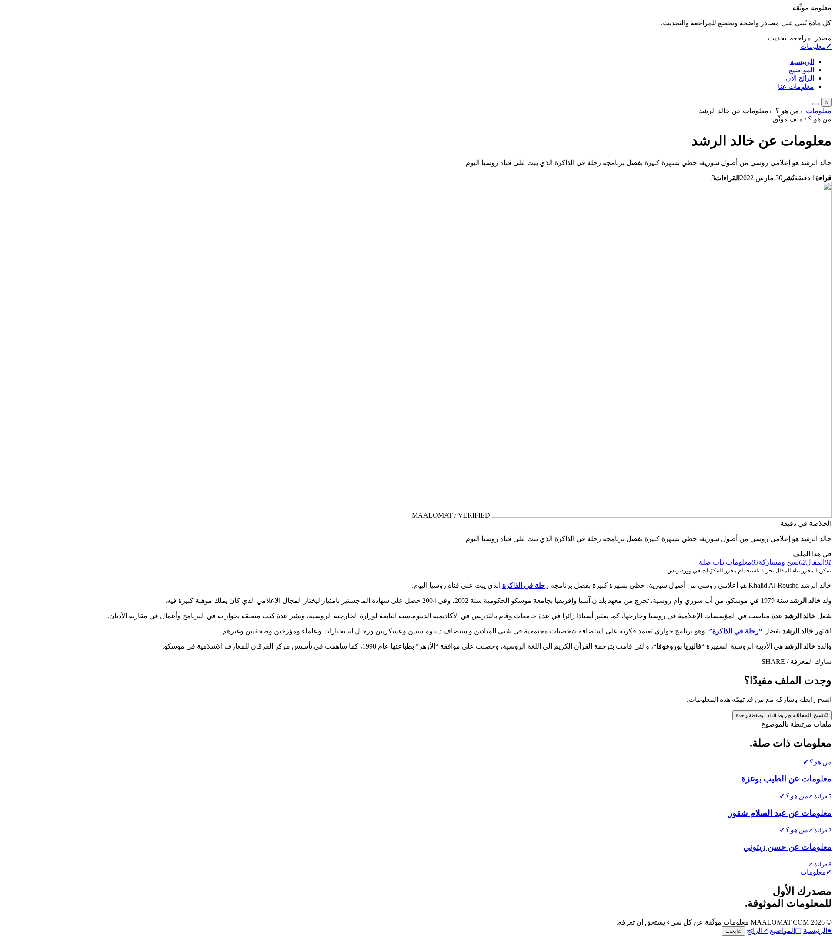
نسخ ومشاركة (782, 562)
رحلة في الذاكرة (525, 585)
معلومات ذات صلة (728, 562)
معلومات (819, 110)
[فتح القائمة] (815, 104)
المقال (819, 562)
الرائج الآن (800, 78)
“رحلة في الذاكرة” (735, 631)
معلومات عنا (796, 86)
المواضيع (801, 70)
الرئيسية (802, 61)
